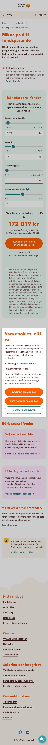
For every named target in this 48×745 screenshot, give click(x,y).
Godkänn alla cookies (24, 392)
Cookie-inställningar (24, 410)
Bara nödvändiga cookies (24, 401)
